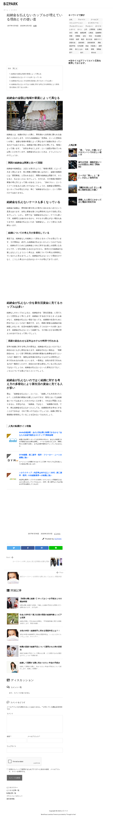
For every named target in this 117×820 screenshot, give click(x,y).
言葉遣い (94, 46)
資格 (70, 49)
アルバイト (81, 19)
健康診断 (83, 33)
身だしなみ (78, 49)
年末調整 (98, 36)
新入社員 (89, 39)
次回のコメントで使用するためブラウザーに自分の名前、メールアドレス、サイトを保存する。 (34, 770)
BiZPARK (58, 539)
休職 (76, 33)
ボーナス (98, 26)
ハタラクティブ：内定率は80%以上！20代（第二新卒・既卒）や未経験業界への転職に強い (40, 473)
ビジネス (14, 10)
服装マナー (98, 39)
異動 (99, 42)
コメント (10, 713)
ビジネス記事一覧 (13, 790)
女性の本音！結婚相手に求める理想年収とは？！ (40, 630)
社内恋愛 (80, 46)
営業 (70, 36)
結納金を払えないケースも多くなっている (25, 77)
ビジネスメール (93, 23)
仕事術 (99, 29)
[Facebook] (28, 548)
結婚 (35, 26)
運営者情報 (11, 799)
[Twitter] (14, 548)
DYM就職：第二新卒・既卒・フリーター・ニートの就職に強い (40, 456)
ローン (79, 29)
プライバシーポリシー (15, 796)
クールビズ (94, 19)
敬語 (82, 39)
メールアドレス (34, 736)
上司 (85, 29)
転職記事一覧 (11, 793)
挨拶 (77, 39)
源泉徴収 (81, 42)
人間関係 (92, 29)
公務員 (91, 33)
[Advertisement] (35, 49)
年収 (90, 36)
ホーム (6, 10)
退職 (92, 49)
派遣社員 (72, 42)
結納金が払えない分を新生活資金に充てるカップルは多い (31, 81)
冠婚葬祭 (98, 33)
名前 (9, 736)
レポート (72, 29)
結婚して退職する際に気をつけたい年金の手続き (40, 663)
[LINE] (56, 548)
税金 (87, 46)
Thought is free (70, 814)
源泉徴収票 (91, 42)
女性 (84, 36)
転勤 (86, 49)
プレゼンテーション (76, 26)
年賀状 (71, 39)
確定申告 (72, 46)
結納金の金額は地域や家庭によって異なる (25, 74)
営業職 (77, 36)
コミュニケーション (76, 23)
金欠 (81, 52)
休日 (70, 33)
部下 (70, 52)
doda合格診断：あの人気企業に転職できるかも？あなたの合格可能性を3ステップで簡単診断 (40, 433)
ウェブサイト (11, 746)
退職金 (99, 49)
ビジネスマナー (12, 787)
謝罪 (100, 46)
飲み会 (93, 52)
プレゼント (89, 26)
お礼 (70, 19)
